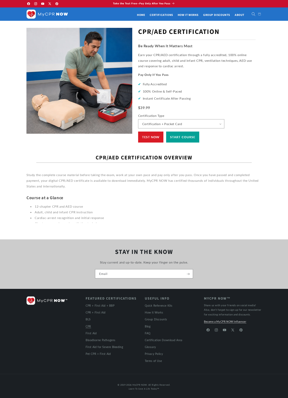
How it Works (154, 312)
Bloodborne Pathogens (100, 340)
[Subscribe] (188, 274)
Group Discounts (156, 319)
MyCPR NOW (139, 384)
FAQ (147, 333)
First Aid (91, 333)
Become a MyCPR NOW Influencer (225, 321)
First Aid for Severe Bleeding (104, 347)
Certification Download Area (163, 340)
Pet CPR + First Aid (98, 353)
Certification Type (151, 115)
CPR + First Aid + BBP (100, 305)
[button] (253, 14)
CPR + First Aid (96, 312)
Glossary (150, 347)
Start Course (182, 137)
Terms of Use (153, 360)
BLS (88, 319)
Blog (147, 326)
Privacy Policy (154, 353)
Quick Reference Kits (158, 305)
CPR (88, 326)
